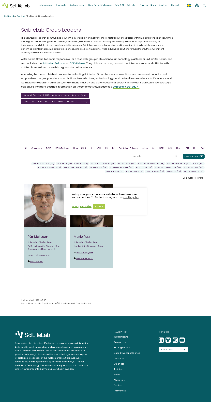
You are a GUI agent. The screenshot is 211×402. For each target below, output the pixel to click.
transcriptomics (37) (179, 163)
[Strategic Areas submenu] (131, 347)
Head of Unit (79, 148)
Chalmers (36, 148)
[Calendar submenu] (125, 363)
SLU (170, 148)
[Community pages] (197, 5)
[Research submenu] (125, 342)
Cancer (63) (81, 163)
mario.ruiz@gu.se (84, 252)
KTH (99, 148)
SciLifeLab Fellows (53, 63)
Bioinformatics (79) (43, 163)
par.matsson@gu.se (40, 255)
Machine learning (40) (103, 163)
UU (194, 148)
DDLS (48, 148)
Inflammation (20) (193, 167)
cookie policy (131, 197)
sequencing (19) (115, 171)
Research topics (192, 156)
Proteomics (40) (127, 163)
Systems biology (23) (122, 167)
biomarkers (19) (134, 171)
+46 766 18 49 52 (84, 258)
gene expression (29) (75, 167)
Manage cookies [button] (81, 206)
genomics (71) (64, 163)
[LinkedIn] (162, 340)
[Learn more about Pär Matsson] (45, 226)
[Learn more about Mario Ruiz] (91, 226)
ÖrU (202, 148)
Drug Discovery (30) (49, 167)
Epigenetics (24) (98, 167)
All (26, 148)
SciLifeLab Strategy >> (126, 86)
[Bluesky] (168, 340)
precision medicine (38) (151, 163)
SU (153, 148)
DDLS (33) (198, 163)
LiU (106, 148)
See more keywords (194, 177)
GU (187, 148)
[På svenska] (189, 5)
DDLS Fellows (77, 63)
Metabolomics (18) (193, 171)
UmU (178, 148)
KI (91, 148)
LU (113, 148)
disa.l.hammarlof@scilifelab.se (75, 303)
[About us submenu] (124, 380)
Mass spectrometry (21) (168, 167)
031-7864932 (36, 261)
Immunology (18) (155, 171)
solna (145, 148)
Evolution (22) (144, 167)
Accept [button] (99, 206)
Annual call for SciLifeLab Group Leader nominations (55, 95)
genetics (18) (174, 171)
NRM (161, 148)
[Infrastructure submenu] (129, 337)
